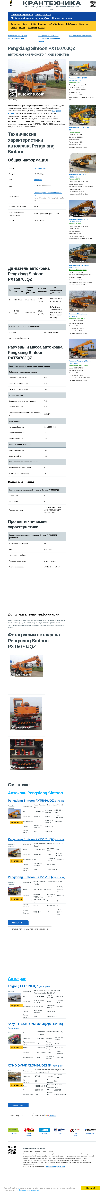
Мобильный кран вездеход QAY (30, 18)
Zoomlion (15, 24)
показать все (18, 923)
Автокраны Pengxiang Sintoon (78, 365)
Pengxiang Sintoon (41, 168)
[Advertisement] (36, 245)
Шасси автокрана (62, 18)
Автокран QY (43, 14)
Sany (25, 24)
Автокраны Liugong (75, 223)
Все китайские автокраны (80, 36)
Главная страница (22, 14)
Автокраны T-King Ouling (77, 318)
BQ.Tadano (71, 24)
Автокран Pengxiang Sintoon (35, 793)
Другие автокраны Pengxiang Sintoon (30, 929)
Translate (52, 1116)
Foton (14, 28)
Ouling (22, 28)
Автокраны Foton (74, 132)
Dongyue (83, 24)
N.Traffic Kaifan (56, 24)
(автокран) (36, 801)
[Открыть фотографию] (37, 79)
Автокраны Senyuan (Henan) (78, 270)
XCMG (33, 24)
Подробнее (16, 822)
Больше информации (29, 1189)
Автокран (38, 180)
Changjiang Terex (36, 28)
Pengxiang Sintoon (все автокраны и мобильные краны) (49, 38)
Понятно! (90, 1187)
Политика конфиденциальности (55, 1166)
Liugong (42, 24)
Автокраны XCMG (74, 82)
